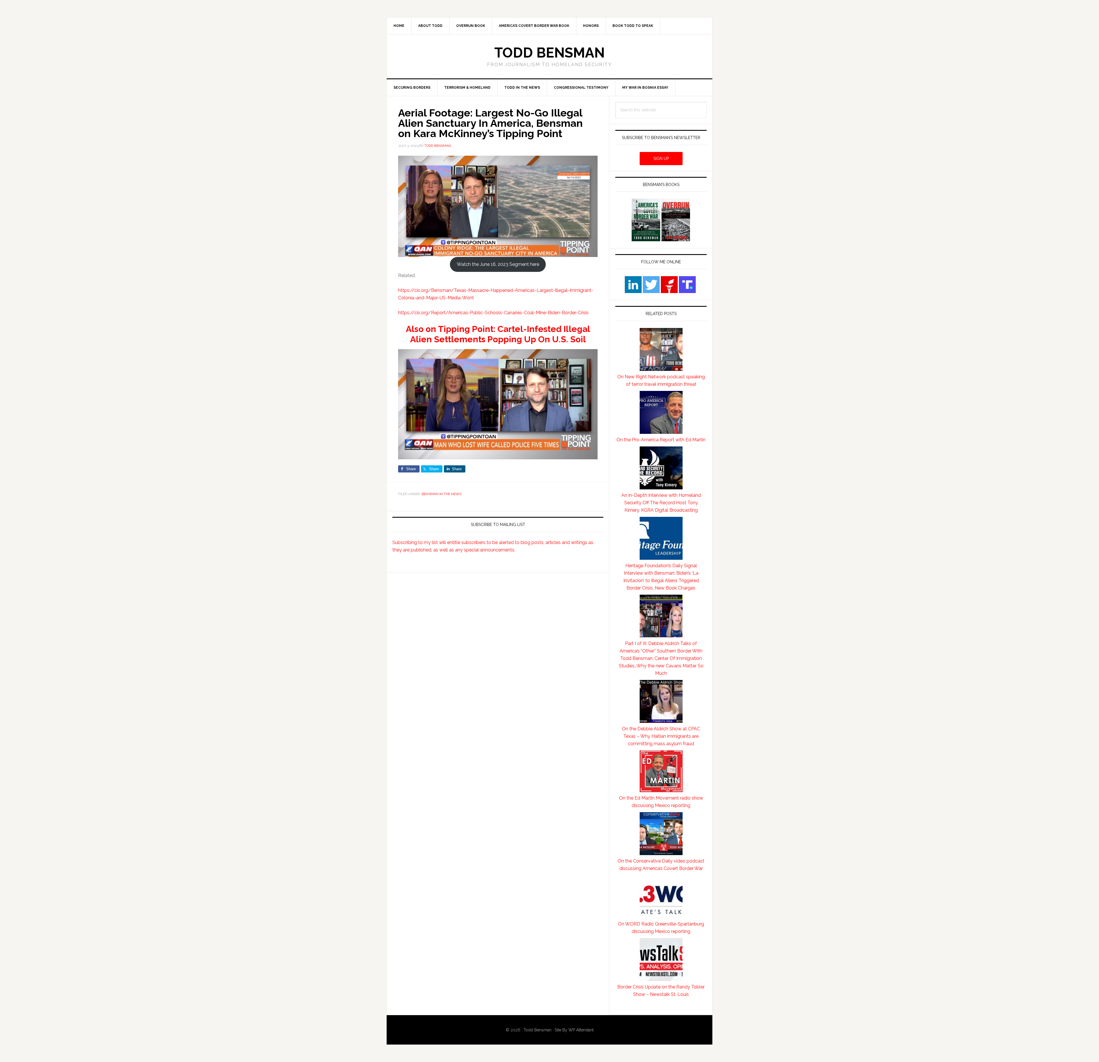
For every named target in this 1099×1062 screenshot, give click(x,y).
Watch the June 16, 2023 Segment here (498, 264)
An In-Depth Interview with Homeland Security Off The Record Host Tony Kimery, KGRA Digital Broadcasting (661, 503)
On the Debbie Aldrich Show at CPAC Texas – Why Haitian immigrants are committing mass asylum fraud (661, 736)
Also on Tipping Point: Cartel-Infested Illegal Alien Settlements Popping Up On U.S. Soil (498, 334)
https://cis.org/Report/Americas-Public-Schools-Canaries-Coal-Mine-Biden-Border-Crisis (493, 312)
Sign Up (661, 158)
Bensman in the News (441, 494)
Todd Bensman (549, 53)
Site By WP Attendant (574, 1030)
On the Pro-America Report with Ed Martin (660, 439)
